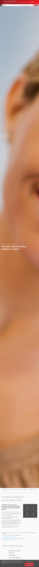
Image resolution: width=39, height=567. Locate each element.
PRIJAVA (32, 5)
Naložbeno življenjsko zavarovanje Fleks (9, 536)
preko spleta (23, 538)
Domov (3, 486)
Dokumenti (24, 489)
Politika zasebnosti (9, 563)
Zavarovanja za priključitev (33, 489)
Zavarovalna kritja (5, 489)
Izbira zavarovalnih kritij (16, 489)
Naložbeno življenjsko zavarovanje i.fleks (9, 538)
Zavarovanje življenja (6, 535)
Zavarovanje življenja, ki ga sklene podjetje (9, 539)
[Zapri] (38, 563)
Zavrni (29, 563)
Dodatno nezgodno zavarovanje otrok (9, 486)
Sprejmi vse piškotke (29, 565)
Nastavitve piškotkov (29, 561)
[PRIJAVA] (32, 5)
